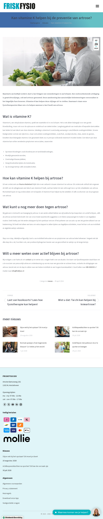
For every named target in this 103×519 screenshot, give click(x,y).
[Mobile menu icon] (97, 6)
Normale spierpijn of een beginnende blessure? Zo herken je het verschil (33, 345)
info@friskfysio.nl (18, 271)
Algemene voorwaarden (12, 483)
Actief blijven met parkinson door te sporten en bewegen (85, 345)
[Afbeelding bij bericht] (10, 331)
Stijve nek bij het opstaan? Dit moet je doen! (33, 329)
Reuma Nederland (25, 184)
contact (28, 259)
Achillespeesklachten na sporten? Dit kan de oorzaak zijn (85, 329)
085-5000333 (90, 267)
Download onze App (11, 498)
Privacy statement (10, 488)
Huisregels (7, 493)
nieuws (50, 281)
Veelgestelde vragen (11, 503)
